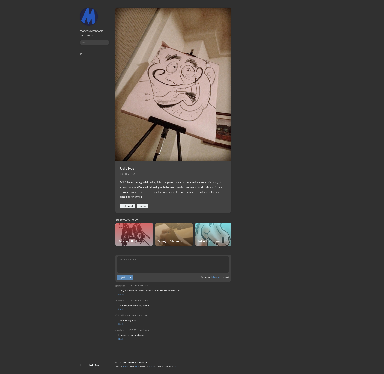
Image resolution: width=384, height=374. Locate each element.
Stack (136, 366)
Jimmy (151, 366)
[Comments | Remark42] (173, 301)
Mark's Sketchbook (91, 30)
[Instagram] (81, 54)
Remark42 (177, 366)
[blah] (173, 160)
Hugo (125, 366)
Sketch (143, 206)
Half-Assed (127, 206)
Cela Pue (127, 168)
